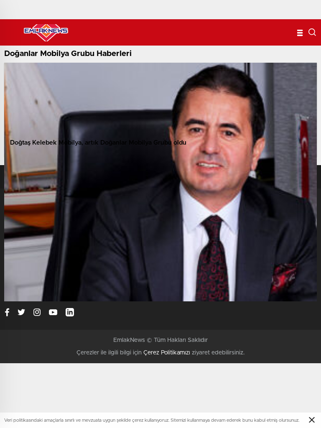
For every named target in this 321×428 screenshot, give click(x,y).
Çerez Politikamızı (166, 353)
